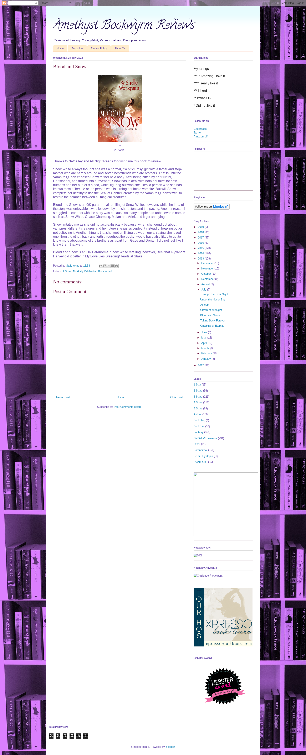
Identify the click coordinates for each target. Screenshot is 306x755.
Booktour (199, 426)
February (207, 353)
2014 (201, 253)
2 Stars (67, 271)
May (204, 337)
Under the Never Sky (212, 299)
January (206, 358)
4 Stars (198, 402)
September (208, 278)
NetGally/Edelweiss (85, 271)
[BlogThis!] (105, 266)
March (205, 348)
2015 (201, 248)
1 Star (197, 384)
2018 (201, 232)
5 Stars (198, 408)
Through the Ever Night (214, 294)
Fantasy (198, 432)
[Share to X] (109, 266)
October (206, 273)
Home (60, 48)
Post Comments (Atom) (128, 406)
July (204, 289)
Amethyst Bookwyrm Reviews (123, 26)
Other (197, 444)
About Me (120, 48)
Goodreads (200, 128)
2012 (201, 365)
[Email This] (101, 266)
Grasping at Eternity (212, 325)
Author (198, 414)
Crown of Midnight (211, 309)
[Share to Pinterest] (116, 266)
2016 (201, 242)
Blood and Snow (210, 315)
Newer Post (63, 397)
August (206, 284)
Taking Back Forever (212, 320)
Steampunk (200, 461)
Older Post (176, 397)
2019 (201, 227)
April (204, 343)
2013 (201, 258)
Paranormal (105, 271)
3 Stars (198, 396)
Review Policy (99, 48)
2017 (201, 237)
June (204, 332)
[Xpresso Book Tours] (223, 645)
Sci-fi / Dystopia (203, 456)
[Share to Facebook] (113, 266)
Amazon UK (201, 136)
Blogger (170, 746)
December (207, 263)
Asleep (204, 304)
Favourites (77, 48)
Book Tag (199, 420)
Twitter (198, 132)
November (207, 268)
